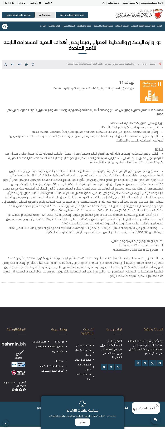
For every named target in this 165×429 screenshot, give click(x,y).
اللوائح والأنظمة (54, 26)
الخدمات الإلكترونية (84, 26)
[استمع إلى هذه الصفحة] (12, 64)
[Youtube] (138, 363)
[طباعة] (26, 64)
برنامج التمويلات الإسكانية (103, 26)
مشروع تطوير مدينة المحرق (18, 15)
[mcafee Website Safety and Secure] (13, 374)
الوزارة (159, 26)
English (8, 3)
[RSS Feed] (159, 363)
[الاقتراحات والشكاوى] (104, 367)
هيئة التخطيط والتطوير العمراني (143, 26)
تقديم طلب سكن (83, 345)
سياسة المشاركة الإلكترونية (51, 366)
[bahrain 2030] (13, 355)
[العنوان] (111, 367)
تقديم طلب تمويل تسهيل (83, 352)
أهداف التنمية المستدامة (52, 371)
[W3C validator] (13, 366)
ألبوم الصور (41, 346)
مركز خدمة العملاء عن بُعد (151, 3)
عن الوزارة (59, 342)
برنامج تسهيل (34, 3)
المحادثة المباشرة (129, 3)
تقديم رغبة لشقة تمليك (83, 376)
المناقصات (59, 361)
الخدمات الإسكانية (122, 26)
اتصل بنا (21, 3)
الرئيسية (48, 3)
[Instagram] (145, 363)
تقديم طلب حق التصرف (84, 367)
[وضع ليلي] (103, 3)
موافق (82, 422)
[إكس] (152, 363)
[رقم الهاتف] (118, 367)
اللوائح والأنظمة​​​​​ (56, 346)
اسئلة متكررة (113, 3)
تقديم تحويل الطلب (82, 360)
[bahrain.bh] (13, 345)
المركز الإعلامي (69, 26)
